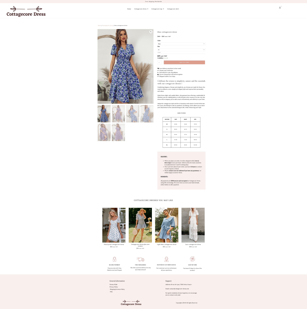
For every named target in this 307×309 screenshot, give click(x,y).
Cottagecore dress (140, 9)
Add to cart (184, 62)
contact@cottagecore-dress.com (179, 288)
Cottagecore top (156, 9)
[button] (150, 31)
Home (129, 9)
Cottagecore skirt (173, 9)
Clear (159, 52)
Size (158, 46)
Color (159, 40)
